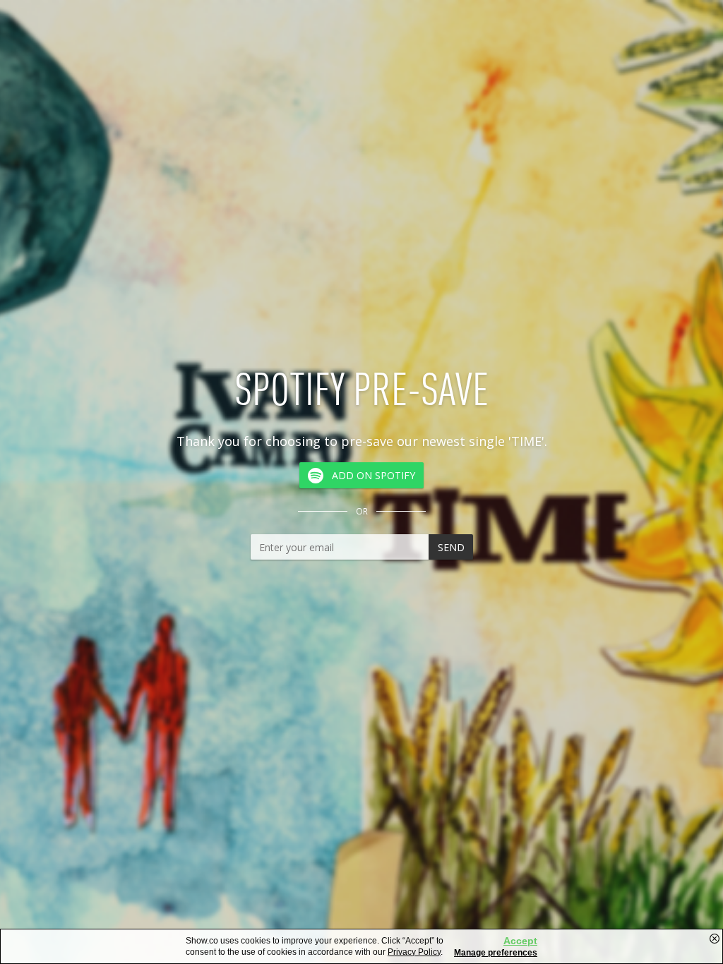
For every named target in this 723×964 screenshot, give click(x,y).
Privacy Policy (414, 952)
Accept (520, 940)
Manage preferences (495, 953)
